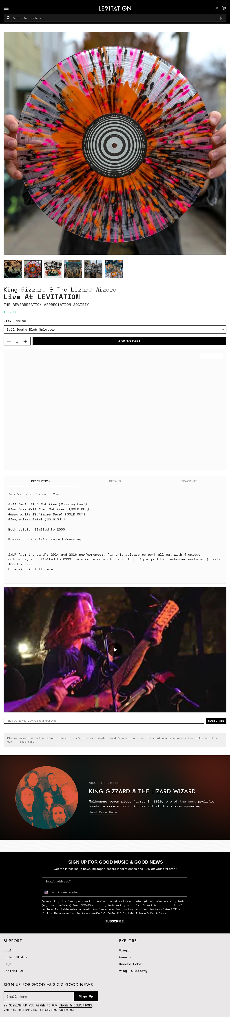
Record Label (131, 964)
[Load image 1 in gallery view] (13, 269)
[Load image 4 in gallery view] (73, 269)
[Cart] (223, 8)
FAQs (8, 964)
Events (125, 957)
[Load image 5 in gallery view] (93, 269)
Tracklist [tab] (189, 481)
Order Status (16, 957)
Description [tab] (41, 481)
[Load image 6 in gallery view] (114, 269)
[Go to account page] (217, 8)
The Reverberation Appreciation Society (46, 304)
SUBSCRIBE (216, 720)
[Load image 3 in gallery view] (53, 269)
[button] (223, 8)
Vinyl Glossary (133, 970)
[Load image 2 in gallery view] (33, 269)
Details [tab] (115, 481)
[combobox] (115, 18)
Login (9, 950)
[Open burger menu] (6, 8)
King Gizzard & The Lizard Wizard (60, 289)
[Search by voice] (220, 18)
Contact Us (14, 970)
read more (27, 741)
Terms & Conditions (75, 1005)
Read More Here (103, 812)
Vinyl (124, 950)
